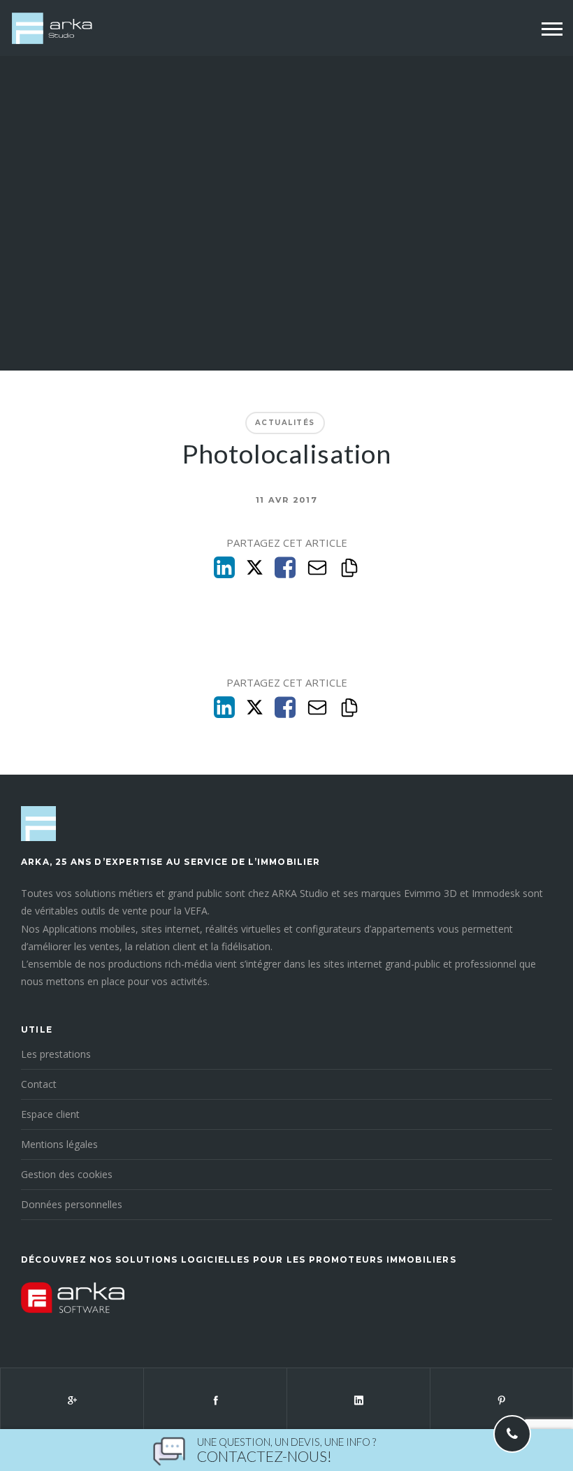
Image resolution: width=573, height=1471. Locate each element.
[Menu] (552, 29)
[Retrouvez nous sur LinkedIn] (358, 1400)
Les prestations (56, 1054)
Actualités (285, 422)
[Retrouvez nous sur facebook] (214, 1400)
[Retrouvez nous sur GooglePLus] (71, 1400)
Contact (39, 1084)
